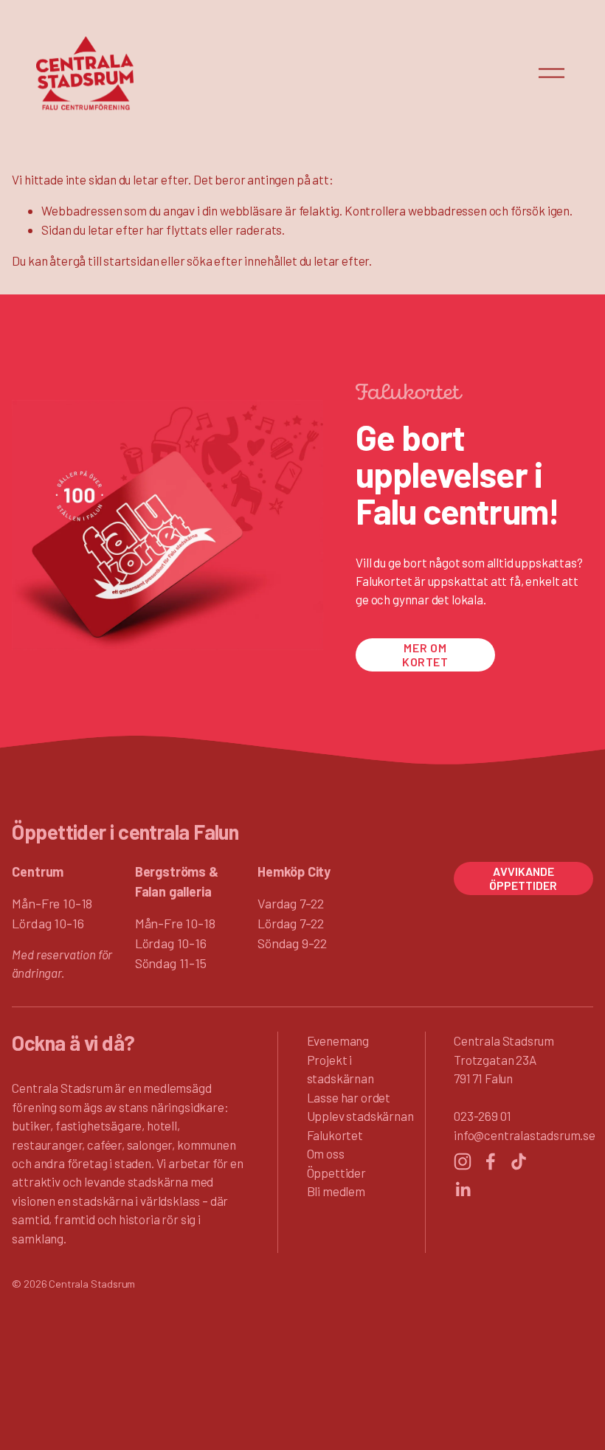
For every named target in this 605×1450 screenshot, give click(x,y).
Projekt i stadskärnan (340, 1068)
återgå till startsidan (104, 260)
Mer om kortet (425, 655)
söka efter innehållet (242, 260)
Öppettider (336, 1172)
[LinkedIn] (462, 1189)
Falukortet (335, 1135)
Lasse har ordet (348, 1097)
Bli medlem (336, 1191)
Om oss (326, 1153)
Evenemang (338, 1040)
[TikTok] (519, 1161)
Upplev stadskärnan (360, 1115)
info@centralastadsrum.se (524, 1135)
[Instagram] (462, 1161)
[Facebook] (490, 1161)
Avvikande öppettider (523, 878)
